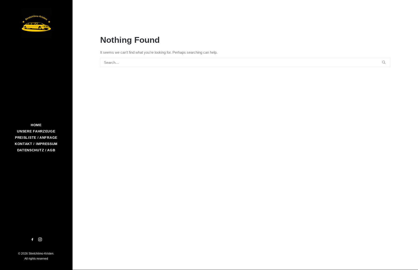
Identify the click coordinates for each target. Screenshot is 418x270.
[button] (33, 239)
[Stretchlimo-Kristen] (36, 23)
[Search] (245, 62)
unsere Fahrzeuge (36, 131)
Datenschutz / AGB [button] (36, 150)
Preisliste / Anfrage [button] (36, 137)
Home (36, 125)
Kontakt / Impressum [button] (36, 144)
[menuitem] (36, 125)
